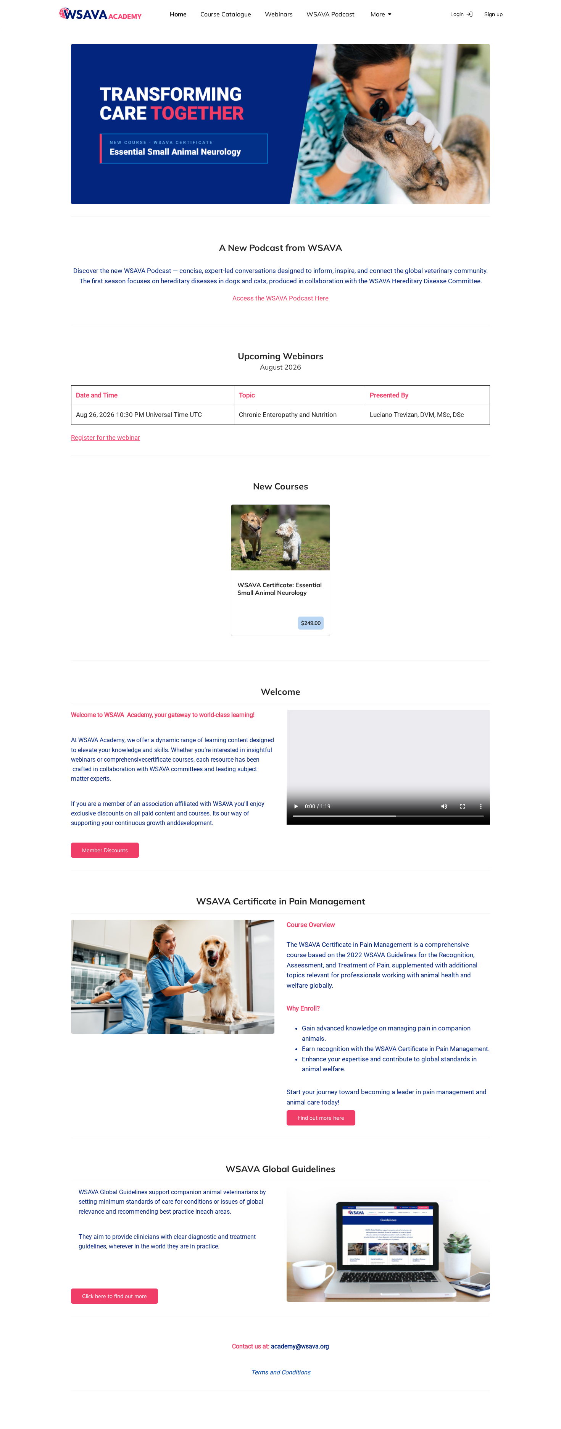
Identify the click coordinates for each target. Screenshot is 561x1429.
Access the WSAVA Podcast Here (280, 298)
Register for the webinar (105, 437)
